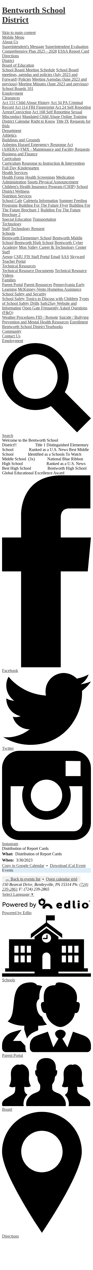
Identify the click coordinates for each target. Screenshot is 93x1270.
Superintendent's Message (23, 46)
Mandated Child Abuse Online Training (54, 116)
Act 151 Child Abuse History (26, 102)
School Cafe (12, 200)
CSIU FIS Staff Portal (32, 256)
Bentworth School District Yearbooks (32, 326)
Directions (10, 56)
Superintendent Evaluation (66, 46)
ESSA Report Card (73, 51)
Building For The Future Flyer (43, 205)
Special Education (17, 219)
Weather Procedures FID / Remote (30, 317)
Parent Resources (38, 284)
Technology (11, 224)
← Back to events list (22, 879)
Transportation (44, 219)
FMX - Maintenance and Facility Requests (55, 149)
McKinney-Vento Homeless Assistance (49, 289)
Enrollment (79, 322)
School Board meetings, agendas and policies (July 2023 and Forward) (40, 74)
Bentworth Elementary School (26, 238)
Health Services (15, 172)
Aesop (7, 256)
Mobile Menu (13, 37)
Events (7, 870)
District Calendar (16, 121)
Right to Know (43, 121)
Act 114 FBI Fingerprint (34, 107)
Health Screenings (40, 177)
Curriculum (11, 158)
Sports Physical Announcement (52, 182)
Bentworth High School (33, 242)
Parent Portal (12, 284)
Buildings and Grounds (21, 140)
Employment (12, 93)
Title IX (62, 121)
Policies (24, 79)
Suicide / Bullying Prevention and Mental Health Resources (45, 319)
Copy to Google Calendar (23, 865)
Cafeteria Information (40, 200)
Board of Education (18, 65)
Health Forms (13, 177)
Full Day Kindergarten (20, 168)
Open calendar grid (61, 879)
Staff (6, 228)
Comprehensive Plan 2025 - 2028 (29, 51)
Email (55, 256)
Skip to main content (19, 32)
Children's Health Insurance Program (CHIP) (38, 186)
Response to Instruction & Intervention (53, 163)
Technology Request (27, 228)
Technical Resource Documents (28, 270)
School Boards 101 (17, 88)
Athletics (9, 135)
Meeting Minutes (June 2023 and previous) (53, 84)
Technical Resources (19, 266)
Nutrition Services (17, 196)
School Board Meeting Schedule (28, 70)
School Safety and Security (24, 294)
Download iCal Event (68, 865)
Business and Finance (19, 154)
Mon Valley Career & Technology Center (52, 247)
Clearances (11, 98)
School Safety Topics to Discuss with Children (40, 298)
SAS (65, 256)
